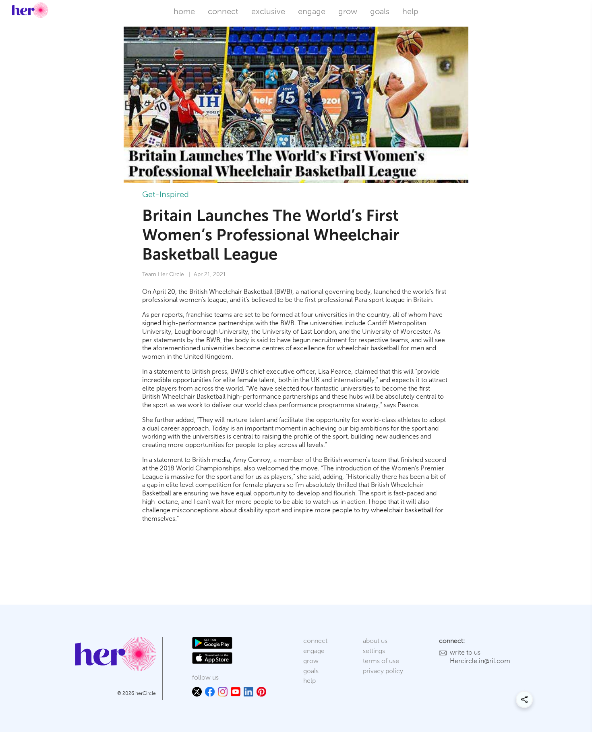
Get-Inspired (165, 194)
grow (347, 11)
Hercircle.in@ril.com (480, 661)
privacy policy (383, 671)
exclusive (268, 11)
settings (374, 651)
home (184, 11)
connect (223, 11)
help (410, 11)
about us (375, 641)
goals (379, 11)
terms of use (381, 661)
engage (311, 11)
